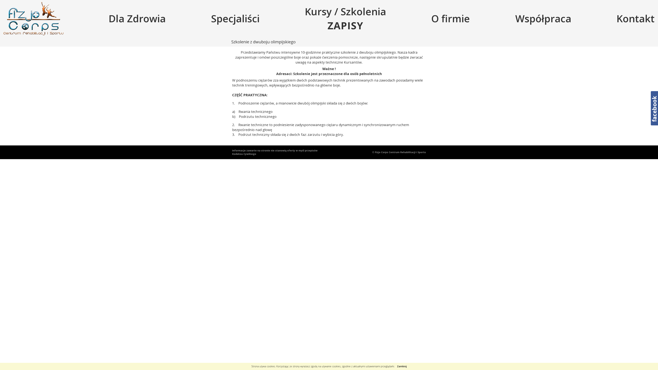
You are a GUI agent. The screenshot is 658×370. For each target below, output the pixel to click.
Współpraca (543, 18)
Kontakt (636, 18)
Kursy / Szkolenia (345, 18)
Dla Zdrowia (137, 18)
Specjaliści (235, 18)
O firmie (450, 18)
